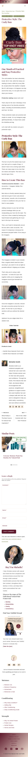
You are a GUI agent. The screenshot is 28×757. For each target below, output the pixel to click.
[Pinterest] (3, 2)
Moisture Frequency (10, 687)
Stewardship (9, 604)
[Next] (24, 450)
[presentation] (14, 445)
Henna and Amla (9, 727)
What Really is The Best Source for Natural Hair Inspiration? (7, 418)
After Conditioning (9, 707)
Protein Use (7, 723)
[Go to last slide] (4, 450)
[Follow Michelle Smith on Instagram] (13, 406)
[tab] (12, 464)
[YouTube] (9, 2)
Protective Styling (19, 16)
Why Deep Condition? (10, 702)
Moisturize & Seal (9, 692)
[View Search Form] (25, 2)
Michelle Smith (14, 362)
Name (4, 510)
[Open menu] (25, 6)
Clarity (8, 606)
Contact (14, 743)
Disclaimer (14, 741)
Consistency (9, 608)
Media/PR (14, 745)
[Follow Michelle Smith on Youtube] (16, 406)
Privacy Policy (14, 736)
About (14, 734)
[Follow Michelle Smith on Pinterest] (19, 406)
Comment (5, 485)
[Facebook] (6, 2)
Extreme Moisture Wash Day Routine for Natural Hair (13, 457)
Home (3, 11)
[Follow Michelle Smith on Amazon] (22, 406)
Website (4, 525)
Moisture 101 (8, 685)
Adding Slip (7, 705)
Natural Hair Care (10, 11)
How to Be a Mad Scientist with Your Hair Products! (20, 416)
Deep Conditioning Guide (11, 709)
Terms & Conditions (14, 739)
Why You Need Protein (11, 720)
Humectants (7, 689)
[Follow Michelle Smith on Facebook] (10, 406)
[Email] (22, 749)
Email (4, 518)
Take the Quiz (7, 646)
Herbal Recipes (8, 725)
